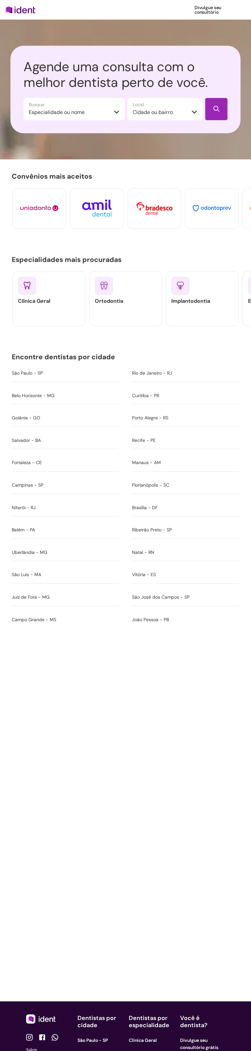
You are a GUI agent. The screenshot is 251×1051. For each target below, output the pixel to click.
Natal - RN (143, 552)
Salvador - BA (26, 440)
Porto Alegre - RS (150, 418)
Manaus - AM (146, 462)
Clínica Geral (143, 1040)
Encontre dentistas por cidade (65, 357)
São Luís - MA (26, 574)
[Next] (234, 208)
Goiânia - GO (26, 418)
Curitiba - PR (145, 395)
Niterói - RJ (24, 507)
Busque (36, 104)
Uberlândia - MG (29, 552)
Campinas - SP (27, 485)
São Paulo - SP (27, 373)
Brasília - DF (145, 507)
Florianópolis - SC (150, 485)
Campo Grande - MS (34, 620)
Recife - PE (144, 440)
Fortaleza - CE (27, 462)
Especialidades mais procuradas (68, 259)
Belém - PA (23, 530)
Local (138, 104)
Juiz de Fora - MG (31, 597)
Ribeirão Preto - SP (152, 530)
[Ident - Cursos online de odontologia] (22, 10)
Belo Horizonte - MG (33, 395)
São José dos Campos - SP (161, 597)
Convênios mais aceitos (53, 176)
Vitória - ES (144, 574)
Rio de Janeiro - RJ (152, 373)
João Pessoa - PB (150, 620)
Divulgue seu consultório (207, 10)
